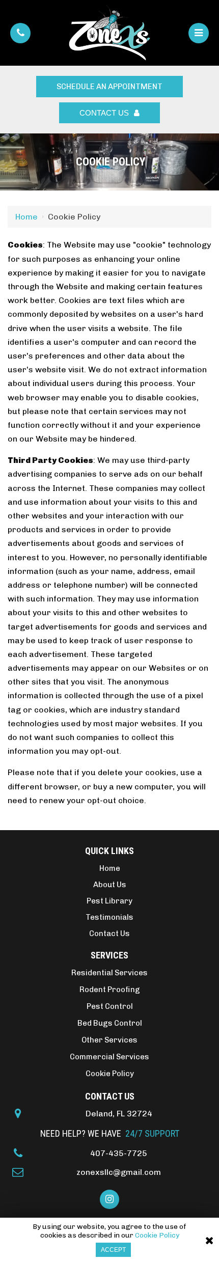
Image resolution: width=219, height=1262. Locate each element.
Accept (113, 1249)
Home (26, 217)
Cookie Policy (157, 1235)
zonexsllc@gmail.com (118, 1172)
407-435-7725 (118, 1153)
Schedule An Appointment (109, 86)
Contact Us (104, 112)
